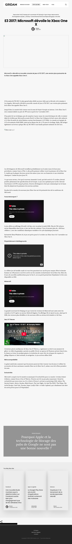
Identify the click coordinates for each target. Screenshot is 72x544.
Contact (36, 534)
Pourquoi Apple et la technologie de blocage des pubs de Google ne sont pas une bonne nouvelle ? (36, 441)
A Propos (36, 530)
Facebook (8, 487)
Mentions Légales (36, 532)
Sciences (52, 487)
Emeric (37, 28)
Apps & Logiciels (32, 487)
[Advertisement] (36, 89)
